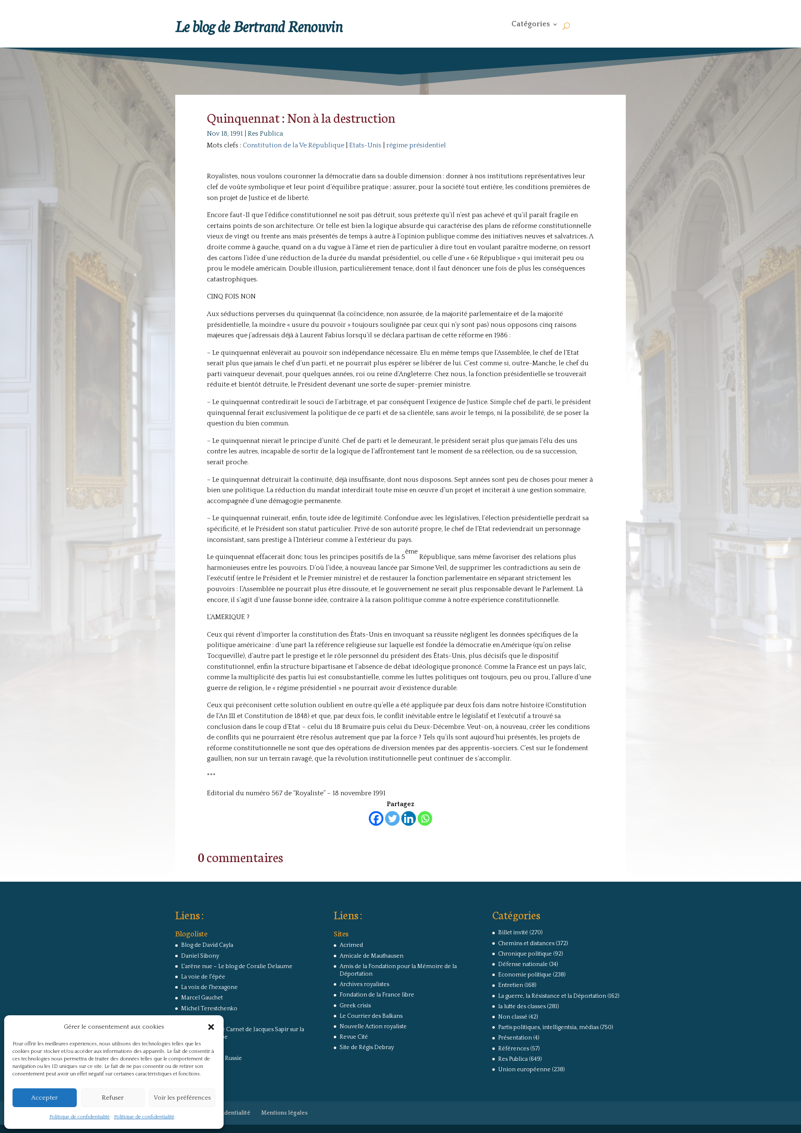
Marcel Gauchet (202, 997)
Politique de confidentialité (79, 1117)
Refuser (112, 1097)
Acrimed (351, 945)
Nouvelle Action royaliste (373, 1026)
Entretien (510, 985)
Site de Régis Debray (367, 1047)
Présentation (515, 1037)
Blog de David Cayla (207, 945)
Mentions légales (284, 1113)
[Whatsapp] (425, 818)
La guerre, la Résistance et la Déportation (552, 996)
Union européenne (524, 1069)
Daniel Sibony (200, 956)
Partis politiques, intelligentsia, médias (548, 1027)
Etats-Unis (365, 145)
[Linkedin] (408, 818)
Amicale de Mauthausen (371, 956)
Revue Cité (354, 1037)
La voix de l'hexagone (209, 987)
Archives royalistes (364, 984)
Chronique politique (525, 954)
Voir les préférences (182, 1097)
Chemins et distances (526, 943)
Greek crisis (355, 1005)
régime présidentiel (416, 145)
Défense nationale (523, 964)
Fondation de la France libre (377, 994)
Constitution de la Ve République (293, 145)
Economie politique (525, 974)
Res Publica (265, 133)
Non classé (512, 1017)
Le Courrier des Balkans (371, 1016)
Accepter (44, 1097)
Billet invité (513, 932)
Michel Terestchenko (209, 1008)
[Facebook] (376, 818)
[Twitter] (392, 818)
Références (513, 1048)
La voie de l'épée (203, 977)
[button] (211, 1027)
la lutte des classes (522, 1006)
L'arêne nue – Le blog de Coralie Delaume (236, 966)
